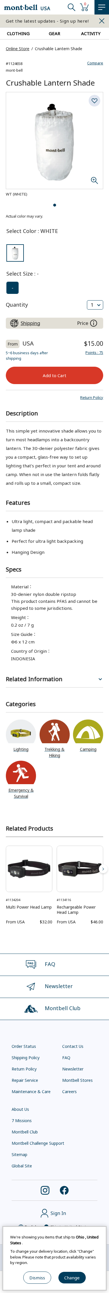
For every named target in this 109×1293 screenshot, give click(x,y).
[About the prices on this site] (93, 323)
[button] (91, 397)
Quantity (17, 304)
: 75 (94, 352)
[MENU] (101, 7)
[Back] (5, 869)
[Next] (103, 869)
